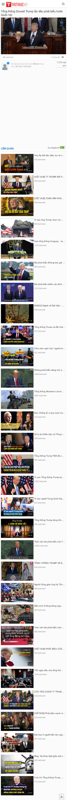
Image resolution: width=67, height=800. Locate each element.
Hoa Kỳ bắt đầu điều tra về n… (49, 155)
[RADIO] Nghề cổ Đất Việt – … (49, 305)
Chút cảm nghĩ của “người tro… (49, 348)
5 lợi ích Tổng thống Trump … (48, 777)
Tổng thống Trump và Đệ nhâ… (49, 326)
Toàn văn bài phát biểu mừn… (49, 627)
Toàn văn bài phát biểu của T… (49, 541)
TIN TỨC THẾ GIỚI (23, 66)
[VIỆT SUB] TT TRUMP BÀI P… (49, 176)
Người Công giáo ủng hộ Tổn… (49, 584)
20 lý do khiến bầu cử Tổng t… (49, 434)
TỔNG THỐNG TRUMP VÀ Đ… (49, 562)
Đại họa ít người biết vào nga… (49, 734)
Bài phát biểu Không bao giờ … (49, 262)
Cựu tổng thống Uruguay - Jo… (49, 241)
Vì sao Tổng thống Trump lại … (49, 477)
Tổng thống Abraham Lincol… (49, 391)
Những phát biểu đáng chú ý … (49, 369)
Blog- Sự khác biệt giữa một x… (49, 756)
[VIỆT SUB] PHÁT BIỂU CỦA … (49, 648)
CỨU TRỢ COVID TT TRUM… (49, 691)
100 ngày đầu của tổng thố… (48, 670)
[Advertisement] (33, 108)
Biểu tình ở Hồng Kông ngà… (48, 605)
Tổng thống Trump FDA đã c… (49, 455)
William (36, 64)
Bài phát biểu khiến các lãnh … (49, 284)
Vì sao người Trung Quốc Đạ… (49, 498)
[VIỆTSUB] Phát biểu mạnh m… (49, 713)
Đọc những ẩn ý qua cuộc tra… (49, 412)
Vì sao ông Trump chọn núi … (48, 219)
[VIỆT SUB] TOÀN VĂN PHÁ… (49, 198)
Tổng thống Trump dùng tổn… (49, 519)
